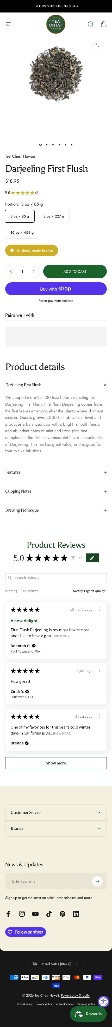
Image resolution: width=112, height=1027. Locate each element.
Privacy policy (44, 1004)
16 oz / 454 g (22, 232)
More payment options (56, 300)
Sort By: (78, 591)
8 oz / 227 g (53, 216)
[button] (80, 558)
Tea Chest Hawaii (20, 156)
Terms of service (64, 1004)
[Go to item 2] (46, 145)
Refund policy (25, 1004)
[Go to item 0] (40, 145)
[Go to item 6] (72, 145)
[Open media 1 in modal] (97, 45)
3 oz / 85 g (19, 216)
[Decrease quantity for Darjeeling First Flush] (10, 271)
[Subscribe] (97, 881)
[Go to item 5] (65, 145)
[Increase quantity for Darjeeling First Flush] (33, 271)
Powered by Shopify (75, 995)
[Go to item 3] (53, 145)
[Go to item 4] (59, 145)
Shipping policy (86, 1004)
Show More (62, 636)
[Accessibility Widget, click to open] (103, 1001)
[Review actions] (99, 609)
